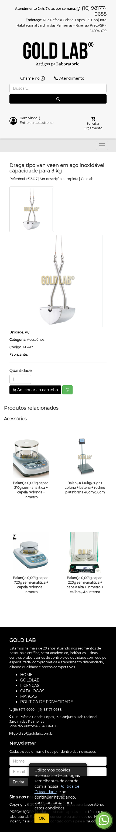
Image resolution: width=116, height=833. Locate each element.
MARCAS (28, 696)
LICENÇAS (29, 685)
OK (42, 818)
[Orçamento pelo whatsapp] (67, 389)
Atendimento (71, 78)
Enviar (19, 782)
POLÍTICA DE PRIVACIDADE (46, 701)
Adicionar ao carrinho (37, 389)
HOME (26, 674)
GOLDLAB (30, 680)
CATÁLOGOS (32, 691)
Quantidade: (20, 370)
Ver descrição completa (59, 179)
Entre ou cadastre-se (36, 123)
